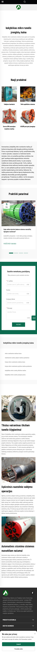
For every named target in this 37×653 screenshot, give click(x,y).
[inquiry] (34, 318)
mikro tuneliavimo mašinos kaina (13, 353)
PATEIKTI (18, 324)
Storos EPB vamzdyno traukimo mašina (9, 128)
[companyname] (18, 7)
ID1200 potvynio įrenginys (27, 126)
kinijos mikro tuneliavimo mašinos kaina (15, 362)
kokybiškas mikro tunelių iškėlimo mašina (15, 370)
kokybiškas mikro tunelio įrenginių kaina (15, 375)
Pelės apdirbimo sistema (28, 104)
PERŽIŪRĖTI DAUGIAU (10, 244)
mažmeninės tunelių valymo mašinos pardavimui (17, 358)
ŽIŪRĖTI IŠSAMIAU (9, 94)
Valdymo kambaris (9, 104)
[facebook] (32, 593)
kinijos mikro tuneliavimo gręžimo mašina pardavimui (18, 366)
